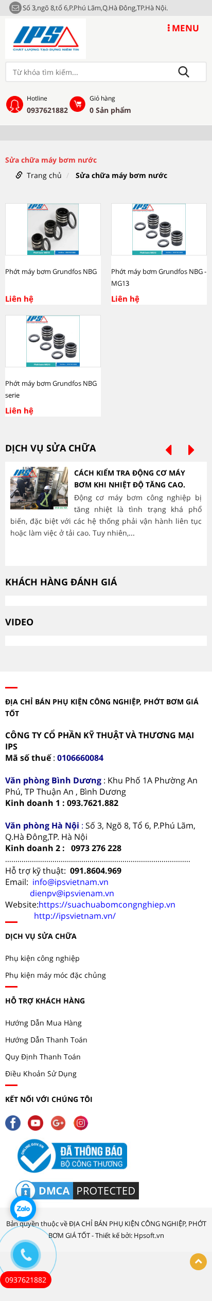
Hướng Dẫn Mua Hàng (43, 1023)
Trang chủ (44, 175)
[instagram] (83, 1122)
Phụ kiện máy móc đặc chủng (55, 975)
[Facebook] (15, 1122)
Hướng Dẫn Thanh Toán (46, 1039)
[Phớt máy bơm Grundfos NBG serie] (53, 341)
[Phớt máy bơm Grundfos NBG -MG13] (159, 229)
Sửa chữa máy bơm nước (121, 175)
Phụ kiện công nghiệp (42, 958)
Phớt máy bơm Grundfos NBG (51, 271)
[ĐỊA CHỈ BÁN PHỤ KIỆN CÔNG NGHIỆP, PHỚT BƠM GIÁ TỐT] (45, 38)
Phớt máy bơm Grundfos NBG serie (51, 389)
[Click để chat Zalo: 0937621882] (23, 1208)
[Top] (198, 1261)
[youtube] (38, 1122)
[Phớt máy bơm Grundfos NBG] (53, 229)
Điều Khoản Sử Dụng (41, 1073)
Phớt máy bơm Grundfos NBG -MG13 (158, 277)
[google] (60, 1122)
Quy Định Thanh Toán (43, 1056)
